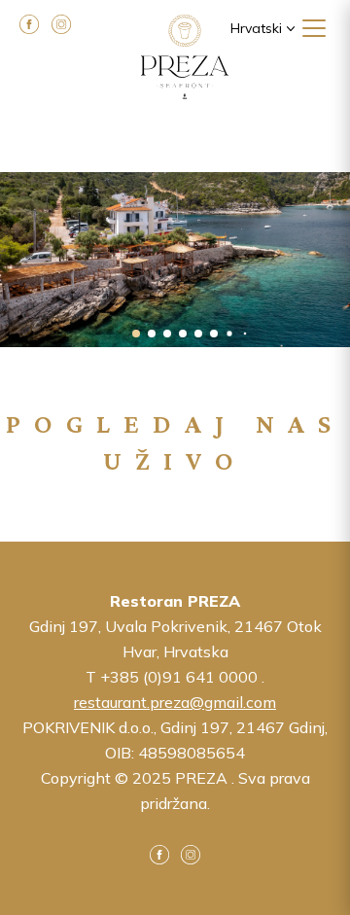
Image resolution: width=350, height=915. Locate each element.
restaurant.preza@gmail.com (175, 702)
